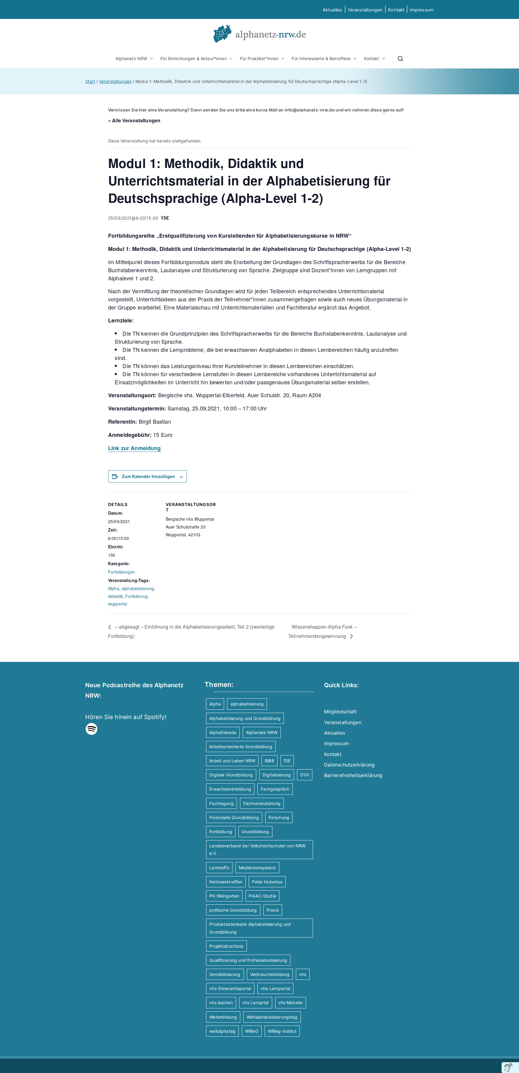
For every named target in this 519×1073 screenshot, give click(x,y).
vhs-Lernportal (275, 988)
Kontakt (396, 10)
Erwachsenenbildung (230, 788)
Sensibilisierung (224, 974)
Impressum (336, 743)
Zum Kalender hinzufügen (148, 476)
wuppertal (117, 604)
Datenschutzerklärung (349, 765)
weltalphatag (222, 1031)
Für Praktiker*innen (259, 58)
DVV (304, 774)
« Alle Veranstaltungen (134, 120)
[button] (150, 58)
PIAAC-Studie (262, 895)
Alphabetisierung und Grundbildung (245, 718)
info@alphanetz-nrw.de (310, 109)
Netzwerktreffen (225, 881)
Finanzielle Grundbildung (234, 817)
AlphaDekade (222, 732)
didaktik (115, 596)
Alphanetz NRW (131, 58)
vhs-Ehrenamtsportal (230, 988)
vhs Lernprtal (255, 1002)
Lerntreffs (219, 867)
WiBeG (251, 1031)
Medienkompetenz (257, 867)
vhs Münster (290, 1002)
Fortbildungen (121, 572)
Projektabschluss (226, 946)
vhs (302, 974)
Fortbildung (136, 596)
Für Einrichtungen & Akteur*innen (193, 58)
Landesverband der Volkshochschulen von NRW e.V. (257, 849)
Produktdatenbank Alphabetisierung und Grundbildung (250, 928)
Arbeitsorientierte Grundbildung (240, 746)
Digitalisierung (277, 774)
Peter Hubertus (267, 881)
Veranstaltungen (365, 10)
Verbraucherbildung (270, 974)
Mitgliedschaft (340, 712)
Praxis (273, 910)
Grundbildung (255, 831)
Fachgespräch (275, 788)
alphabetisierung (138, 588)
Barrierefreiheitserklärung (353, 775)
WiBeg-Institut (282, 1031)
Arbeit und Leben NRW (232, 760)
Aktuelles (332, 10)
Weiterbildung (223, 1017)
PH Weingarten (224, 895)
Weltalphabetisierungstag (272, 1017)
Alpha (113, 588)
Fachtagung (221, 803)
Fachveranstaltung (262, 803)
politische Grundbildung (233, 910)
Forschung (279, 817)
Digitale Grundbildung (231, 774)
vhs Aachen (220, 1002)
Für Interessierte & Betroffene (321, 58)
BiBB (269, 760)
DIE (287, 760)
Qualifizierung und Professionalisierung (248, 960)
